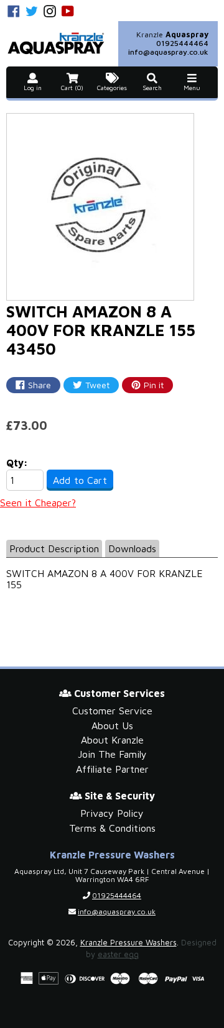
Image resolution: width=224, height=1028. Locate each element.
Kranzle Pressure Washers (128, 942)
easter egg (118, 954)
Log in (33, 87)
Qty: (17, 462)
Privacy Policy (112, 813)
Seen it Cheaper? (38, 502)
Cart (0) (72, 87)
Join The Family (112, 754)
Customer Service (112, 710)
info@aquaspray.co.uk (168, 52)
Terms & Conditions (112, 828)
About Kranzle (112, 739)
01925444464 (182, 43)
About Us (112, 725)
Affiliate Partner (112, 769)
